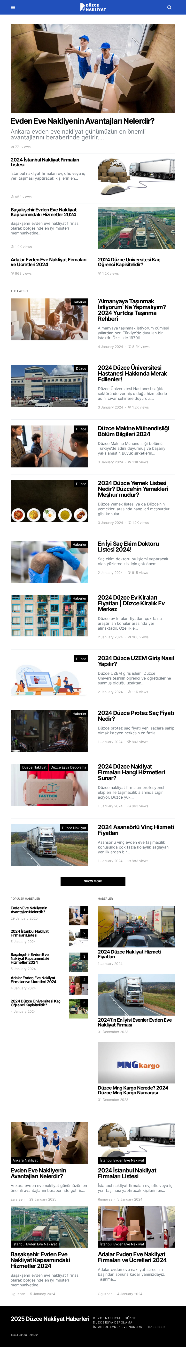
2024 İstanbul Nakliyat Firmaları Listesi (29, 933)
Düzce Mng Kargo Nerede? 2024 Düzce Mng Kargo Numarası (133, 1090)
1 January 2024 (110, 964)
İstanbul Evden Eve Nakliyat (122, 1160)
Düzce (81, 368)
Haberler (79, 302)
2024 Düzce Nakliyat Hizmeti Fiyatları (129, 954)
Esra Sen (17, 1199)
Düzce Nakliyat (34, 767)
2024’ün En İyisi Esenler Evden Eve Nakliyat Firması (135, 1022)
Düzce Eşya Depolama (68, 767)
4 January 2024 (23, 988)
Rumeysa (105, 1199)
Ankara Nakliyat (25, 1160)
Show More (93, 881)
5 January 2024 (23, 941)
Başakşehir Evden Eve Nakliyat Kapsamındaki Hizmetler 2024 (30, 958)
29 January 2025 (24, 918)
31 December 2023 (113, 1032)
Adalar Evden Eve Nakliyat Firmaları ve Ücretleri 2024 (33, 979)
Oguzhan (18, 1294)
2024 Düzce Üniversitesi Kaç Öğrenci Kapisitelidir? (35, 1003)
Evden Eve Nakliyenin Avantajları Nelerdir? (29, 910)
